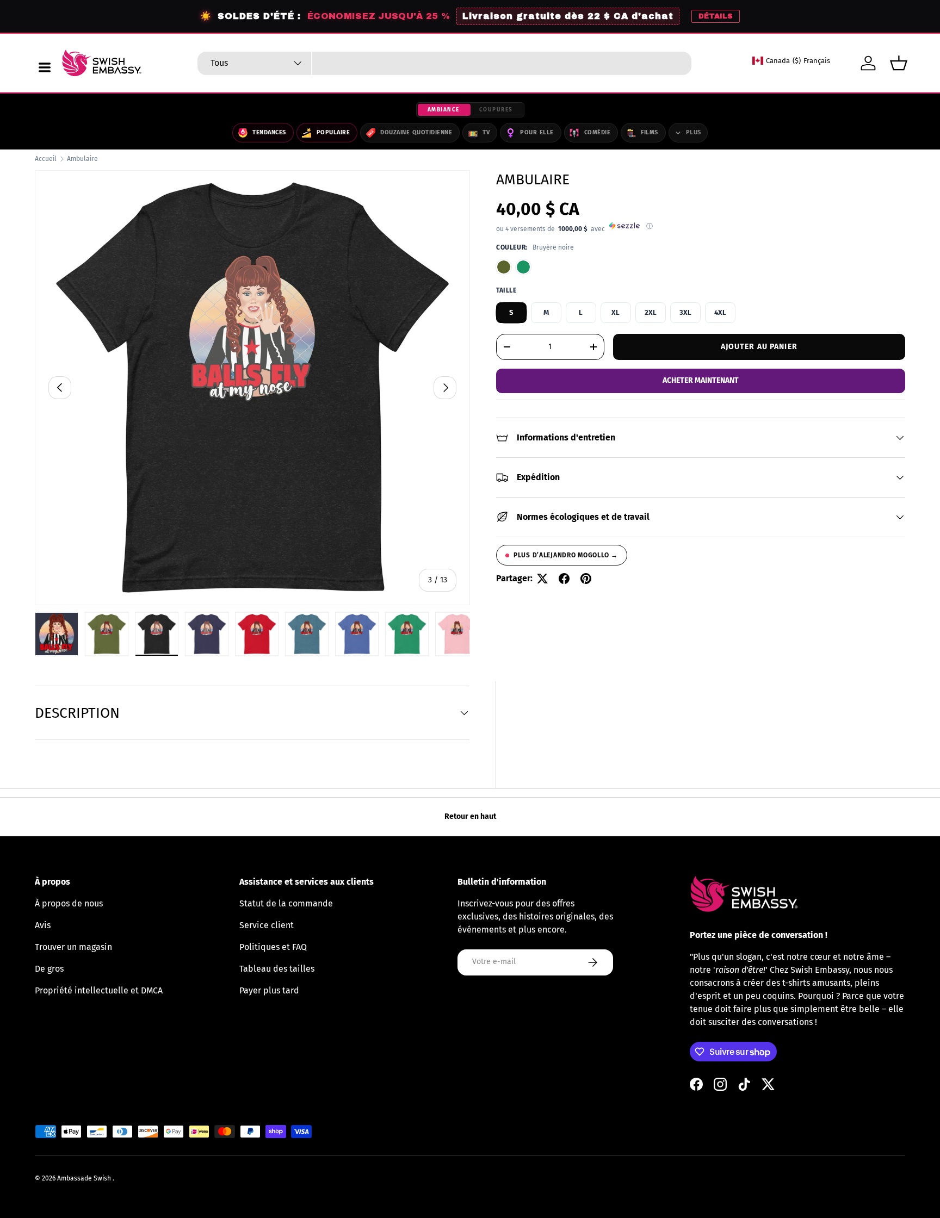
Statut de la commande (286, 903)
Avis (43, 925)
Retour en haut (470, 816)
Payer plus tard (269, 990)
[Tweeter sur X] (542, 578)
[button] (899, 63)
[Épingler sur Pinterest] (586, 578)
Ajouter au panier (759, 346)
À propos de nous (69, 903)
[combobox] (444, 63)
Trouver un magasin (73, 947)
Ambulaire (82, 159)
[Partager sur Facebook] (564, 578)
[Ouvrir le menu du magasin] (44, 67)
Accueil (46, 159)
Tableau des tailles (276, 969)
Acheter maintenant (701, 380)
